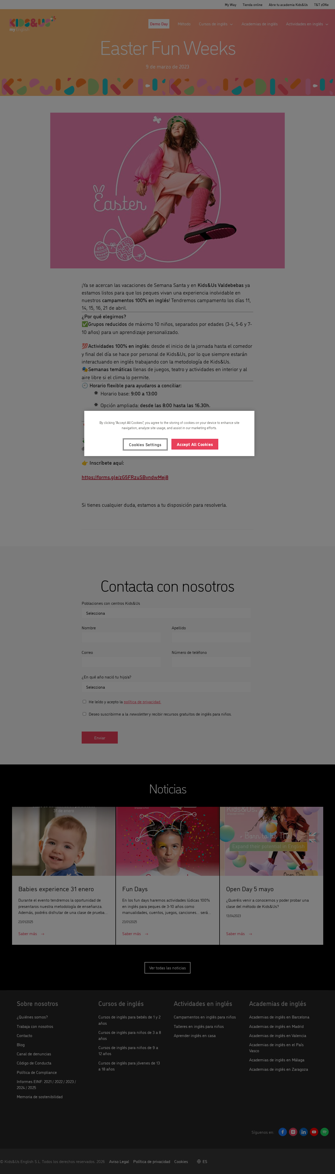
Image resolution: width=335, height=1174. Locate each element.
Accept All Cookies (195, 444)
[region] (169, 433)
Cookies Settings (145, 444)
